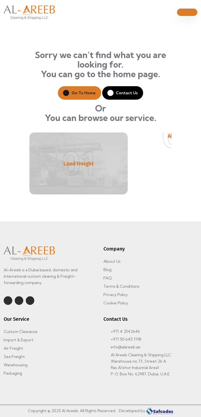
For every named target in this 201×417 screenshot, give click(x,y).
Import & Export (18, 339)
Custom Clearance (21, 331)
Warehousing (15, 364)
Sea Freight (14, 356)
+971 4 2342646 (125, 331)
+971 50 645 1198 (126, 339)
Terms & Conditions (121, 286)
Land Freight (78, 163)
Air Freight (13, 348)
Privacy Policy (115, 294)
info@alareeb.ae (125, 347)
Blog (107, 269)
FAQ (107, 277)
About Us (112, 261)
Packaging (13, 373)
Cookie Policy (115, 302)
